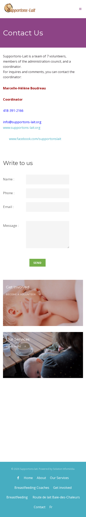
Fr (50, 507)
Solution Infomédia (63, 469)
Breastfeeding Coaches (31, 487)
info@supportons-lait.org (22, 122)
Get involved (62, 487)
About (41, 478)
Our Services (59, 478)
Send (37, 263)
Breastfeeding (17, 497)
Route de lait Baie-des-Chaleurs (56, 497)
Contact (39, 507)
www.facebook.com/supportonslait (35, 139)
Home (28, 478)
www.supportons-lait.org (21, 127)
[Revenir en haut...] (80, 511)
